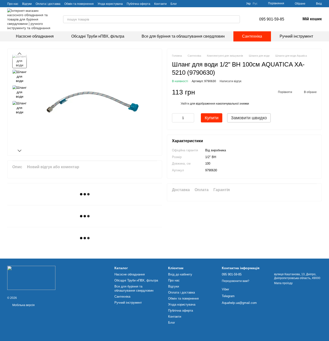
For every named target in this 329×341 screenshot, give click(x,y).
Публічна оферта (138, 4)
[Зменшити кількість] (175, 118)
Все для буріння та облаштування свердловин (183, 36)
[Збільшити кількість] (190, 118)
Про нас (12, 4)
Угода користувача (110, 4)
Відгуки (27, 4)
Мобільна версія (23, 305)
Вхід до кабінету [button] (180, 274)
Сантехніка (252, 36)
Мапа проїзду (283, 283)
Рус (255, 3)
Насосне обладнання (35, 36)
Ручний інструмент (296, 36)
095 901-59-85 (271, 19)
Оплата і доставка (48, 4)
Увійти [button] (185, 103)
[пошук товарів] (236, 19)
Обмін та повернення (79, 4)
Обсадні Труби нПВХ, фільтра (97, 36)
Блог (174, 4)
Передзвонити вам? (235, 281)
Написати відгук (230, 81)
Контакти (160, 4)
